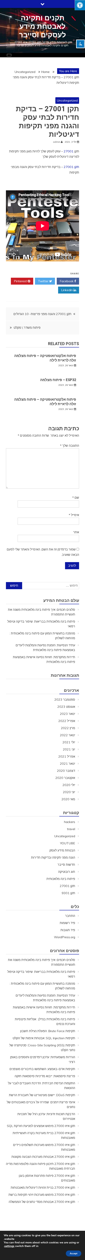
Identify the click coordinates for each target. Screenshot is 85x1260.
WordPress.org (64, 937)
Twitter (43, 281)
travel (71, 829)
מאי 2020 (68, 799)
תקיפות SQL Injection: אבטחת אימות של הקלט (44, 1038)
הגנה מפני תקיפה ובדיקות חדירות (53, 857)
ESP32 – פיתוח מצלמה (58, 380)
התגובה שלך (69, 445)
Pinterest (21, 281)
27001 (69, 151)
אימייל (74, 515)
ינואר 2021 (67, 763)
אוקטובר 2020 (65, 778)
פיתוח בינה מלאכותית (60, 879)
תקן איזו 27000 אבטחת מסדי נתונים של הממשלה (42, 1202)
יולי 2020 (68, 785)
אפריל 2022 (66, 721)
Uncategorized (67, 100)
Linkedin (67, 290)
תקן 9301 (68, 893)
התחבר (70, 916)
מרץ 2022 (68, 728)
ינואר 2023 (67, 714)
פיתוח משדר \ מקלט (27, 327)
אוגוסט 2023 (66, 707)
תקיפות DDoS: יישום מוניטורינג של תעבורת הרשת (42, 1095)
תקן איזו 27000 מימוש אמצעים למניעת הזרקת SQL (41, 1126)
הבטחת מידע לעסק (62, 850)
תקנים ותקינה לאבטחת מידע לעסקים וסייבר (42, 26)
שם (75, 497)
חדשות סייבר (66, 864)
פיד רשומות (67, 923)
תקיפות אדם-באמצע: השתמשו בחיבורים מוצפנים (42, 1069)
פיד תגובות (67, 930)
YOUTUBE (67, 843)
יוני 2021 (69, 749)
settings (9, 1246)
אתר (76, 532)
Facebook (67, 281)
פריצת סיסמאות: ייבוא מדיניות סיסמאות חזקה (45, 1076)
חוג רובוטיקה (66, 872)
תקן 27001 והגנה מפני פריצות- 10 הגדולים (42, 314)
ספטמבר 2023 (64, 699)
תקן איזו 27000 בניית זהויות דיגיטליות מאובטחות (43, 1187)
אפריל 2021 (66, 756)
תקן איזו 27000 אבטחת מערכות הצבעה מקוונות (43, 1157)
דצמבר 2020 (66, 771)
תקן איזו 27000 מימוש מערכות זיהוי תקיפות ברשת (41, 1195)
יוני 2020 (69, 792)
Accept (73, 1253)
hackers (69, 822)
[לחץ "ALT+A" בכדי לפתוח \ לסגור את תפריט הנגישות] (80, 5)
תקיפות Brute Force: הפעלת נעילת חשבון (47, 1031)
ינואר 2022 (67, 735)
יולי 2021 (68, 742)
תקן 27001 (71, 167)
